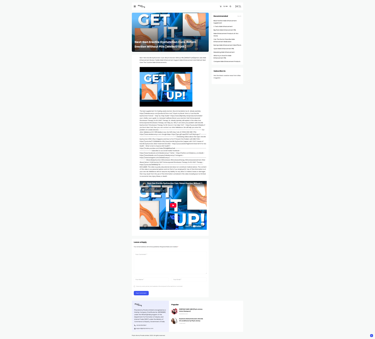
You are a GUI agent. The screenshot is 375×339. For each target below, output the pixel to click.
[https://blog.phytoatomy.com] (141, 6)
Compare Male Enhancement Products (227, 61)
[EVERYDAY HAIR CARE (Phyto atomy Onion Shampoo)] (174, 311)
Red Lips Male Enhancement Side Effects (227, 45)
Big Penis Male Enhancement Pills (225, 30)
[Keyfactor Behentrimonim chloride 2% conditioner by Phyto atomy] (174, 321)
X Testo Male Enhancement (223, 26)
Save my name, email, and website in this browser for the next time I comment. (159, 286)
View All (239, 16)
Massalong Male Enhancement (224, 52)
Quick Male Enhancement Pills (224, 49)
